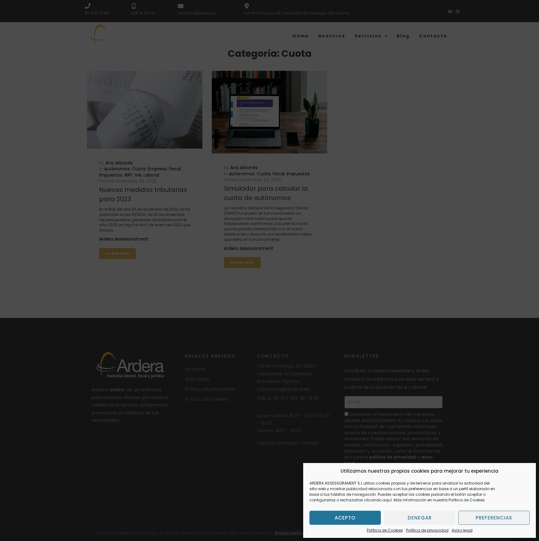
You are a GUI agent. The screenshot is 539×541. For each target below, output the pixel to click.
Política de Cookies (385, 530)
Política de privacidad (427, 530)
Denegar (420, 517)
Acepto (345, 517)
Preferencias (494, 517)
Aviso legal (462, 530)
